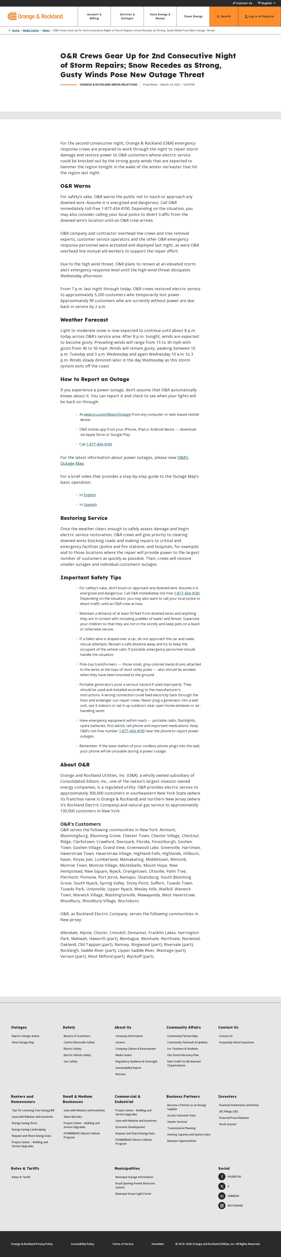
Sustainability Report (128, 1068)
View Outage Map (23, 1042)
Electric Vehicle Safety (77, 1055)
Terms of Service (122, 1244)
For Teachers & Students (182, 1049)
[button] (267, 3)
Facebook (234, 1176)
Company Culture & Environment (135, 1049)
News (46, 30)
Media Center (31, 30)
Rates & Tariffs (21, 1177)
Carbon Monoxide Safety (79, 1042)
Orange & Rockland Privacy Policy (32, 1244)
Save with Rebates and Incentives (32, 1117)
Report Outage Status (26, 1036)
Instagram (235, 1205)
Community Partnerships (182, 1036)
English (90, 494)
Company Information (129, 1036)
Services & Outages (127, 16)
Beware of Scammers (77, 1036)
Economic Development (130, 1127)
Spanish (90, 504)
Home (16, 30)
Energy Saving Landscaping (29, 1129)
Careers (120, 1042)
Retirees (120, 1074)
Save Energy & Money (160, 16)
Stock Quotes (227, 1124)
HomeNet (158, 1244)
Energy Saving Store (24, 1123)
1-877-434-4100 (99, 444)
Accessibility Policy (82, 1244)
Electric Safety (72, 1049)
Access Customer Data (181, 1115)
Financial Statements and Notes (239, 1105)
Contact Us (244, 3)
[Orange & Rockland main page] (31, 16)
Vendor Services (177, 1122)
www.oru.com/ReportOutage (107, 414)
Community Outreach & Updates (187, 1042)
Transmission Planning (181, 1128)
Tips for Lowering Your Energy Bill (33, 1110)
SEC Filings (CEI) (228, 1111)
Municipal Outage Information (134, 1177)
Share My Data (73, 1117)
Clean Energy (193, 16)
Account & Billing (94, 16)
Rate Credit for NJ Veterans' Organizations (184, 1063)
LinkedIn (233, 1196)
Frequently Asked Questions (236, 1042)
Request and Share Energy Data (31, 1136)
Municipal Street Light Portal (133, 1194)
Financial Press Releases (234, 1118)
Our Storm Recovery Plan (183, 1055)
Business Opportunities (181, 1141)
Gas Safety (70, 1061)
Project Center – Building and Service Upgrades (30, 1144)
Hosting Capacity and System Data (188, 1134)
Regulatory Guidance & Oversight (136, 1061)
